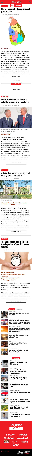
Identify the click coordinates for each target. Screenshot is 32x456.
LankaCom (26, 454)
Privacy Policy (5, 451)
